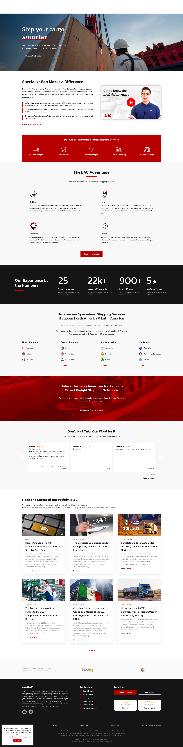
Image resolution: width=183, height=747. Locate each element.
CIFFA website (84, 733)
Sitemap (55, 725)
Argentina (109, 348)
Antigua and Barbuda (152, 354)
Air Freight (86, 698)
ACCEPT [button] (17, 740)
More (65, 365)
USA (29, 354)
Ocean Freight (87, 694)
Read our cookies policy (17, 737)
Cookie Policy (115, 725)
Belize (67, 348)
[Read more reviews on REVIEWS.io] (149, 478)
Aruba (146, 360)
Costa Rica (69, 354)
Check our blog (91, 650)
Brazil (107, 360)
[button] (22, 457)
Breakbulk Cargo (88, 705)
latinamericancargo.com (105, 742)
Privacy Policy (84, 725)
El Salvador (70, 360)
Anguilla (147, 348)
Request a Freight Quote (91, 410)
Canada (30, 348)
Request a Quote (33, 55)
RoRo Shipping (87, 701)
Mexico (30, 360)
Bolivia (108, 354)
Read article (30, 571)
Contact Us (149, 692)
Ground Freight (88, 691)
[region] (91, 457)
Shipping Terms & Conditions (151, 725)
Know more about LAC (32, 124)
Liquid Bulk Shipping (89, 708)
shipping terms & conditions (116, 733)
